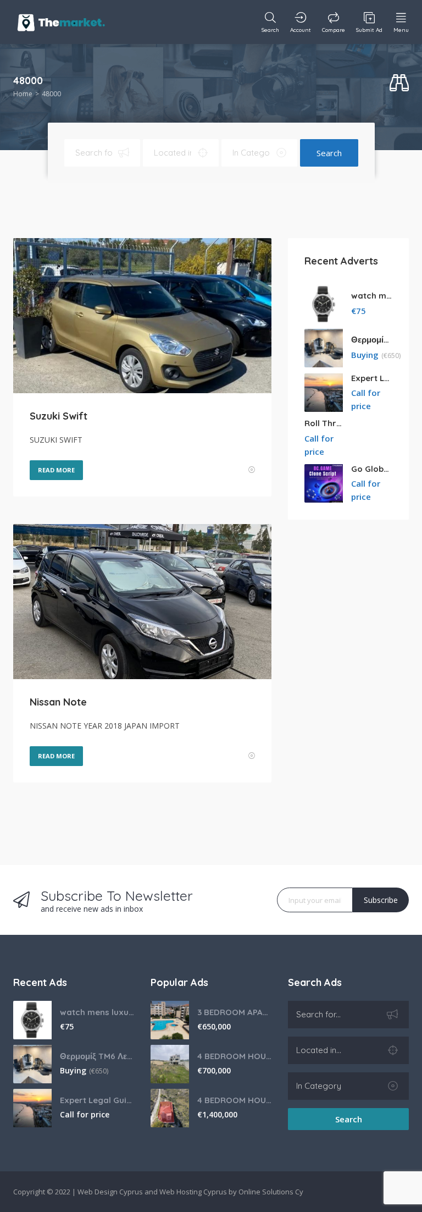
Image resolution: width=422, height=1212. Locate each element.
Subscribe (381, 900)
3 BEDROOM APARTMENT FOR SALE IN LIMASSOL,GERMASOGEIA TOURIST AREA (234, 1012)
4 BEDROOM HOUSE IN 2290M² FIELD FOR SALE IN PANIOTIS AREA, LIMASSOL (234, 1100)
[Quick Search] (399, 83)
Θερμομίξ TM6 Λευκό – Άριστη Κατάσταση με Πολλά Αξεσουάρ (371, 339)
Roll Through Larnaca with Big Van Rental (325, 423)
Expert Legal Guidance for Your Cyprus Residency (371, 378)
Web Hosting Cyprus (193, 1192)
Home (22, 93)
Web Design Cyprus (110, 1192)
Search (329, 152)
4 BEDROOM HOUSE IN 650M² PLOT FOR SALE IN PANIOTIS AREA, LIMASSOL (234, 1056)
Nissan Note (58, 702)
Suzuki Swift (58, 416)
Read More (56, 470)
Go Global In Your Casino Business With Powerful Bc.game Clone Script (371, 469)
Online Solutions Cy (270, 1192)
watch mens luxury (371, 295)
